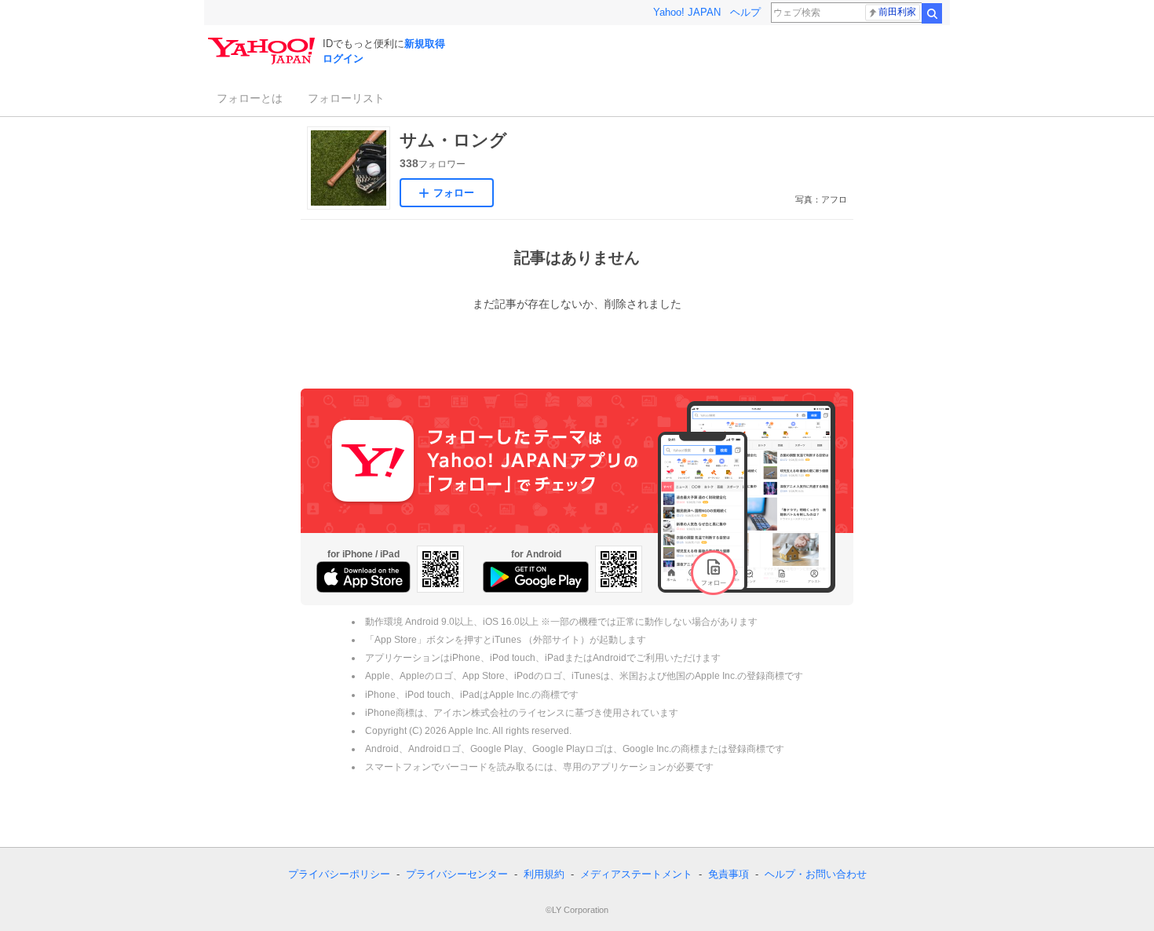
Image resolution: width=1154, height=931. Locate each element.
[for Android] (536, 577)
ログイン (343, 58)
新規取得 (424, 43)
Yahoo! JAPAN (687, 12)
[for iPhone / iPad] (363, 577)
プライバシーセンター (457, 874)
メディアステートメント (636, 874)
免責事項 (728, 874)
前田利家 (897, 11)
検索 (932, 13)
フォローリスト (346, 98)
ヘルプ (745, 12)
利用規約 (544, 874)
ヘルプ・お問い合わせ (816, 874)
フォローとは (250, 98)
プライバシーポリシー (339, 874)
